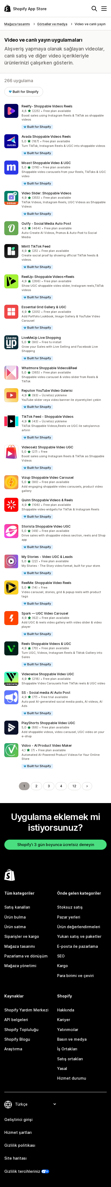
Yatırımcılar (67, 1029)
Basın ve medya (71, 1039)
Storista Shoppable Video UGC (46, 526)
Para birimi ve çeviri (75, 975)
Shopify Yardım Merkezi (26, 1010)
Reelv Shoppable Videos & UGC (46, 644)
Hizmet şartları (18, 1132)
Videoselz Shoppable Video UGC (47, 447)
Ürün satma (15, 926)
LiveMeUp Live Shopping (41, 338)
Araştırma (13, 1049)
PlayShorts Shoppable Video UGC (48, 723)
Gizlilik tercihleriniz (22, 1171)
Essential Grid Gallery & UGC (44, 307)
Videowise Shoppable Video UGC (48, 674)
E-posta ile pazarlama (77, 946)
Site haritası (15, 1158)
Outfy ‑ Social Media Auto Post (46, 224)
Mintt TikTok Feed (36, 246)
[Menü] (104, 8)
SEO (61, 956)
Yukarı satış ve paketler (79, 936)
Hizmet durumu (71, 1078)
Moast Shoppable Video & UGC (46, 163)
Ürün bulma (15, 917)
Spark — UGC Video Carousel (45, 613)
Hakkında (65, 1010)
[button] (55, 117)
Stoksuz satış (70, 907)
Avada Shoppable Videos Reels (46, 137)
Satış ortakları (70, 1059)
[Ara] (94, 8)
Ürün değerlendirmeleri (78, 926)
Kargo (62, 965)
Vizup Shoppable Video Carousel (48, 477)
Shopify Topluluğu (21, 1029)
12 (74, 786)
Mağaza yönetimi (20, 965)
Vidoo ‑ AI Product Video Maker (47, 745)
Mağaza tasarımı (19, 946)
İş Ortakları (67, 1049)
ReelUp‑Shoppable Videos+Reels (48, 277)
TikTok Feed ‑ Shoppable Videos (48, 417)
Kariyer (63, 1019)
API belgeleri (16, 1019)
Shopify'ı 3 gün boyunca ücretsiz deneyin (55, 844)
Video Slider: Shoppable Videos (46, 193)
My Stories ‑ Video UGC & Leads (47, 557)
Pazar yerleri (68, 917)
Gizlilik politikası (19, 1145)
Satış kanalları (17, 907)
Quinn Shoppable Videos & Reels (47, 500)
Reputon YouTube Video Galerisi (47, 391)
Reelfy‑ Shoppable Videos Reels (47, 106)
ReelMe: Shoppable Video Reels (46, 583)
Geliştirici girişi (18, 1119)
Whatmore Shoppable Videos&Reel (49, 368)
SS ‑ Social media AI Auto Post (46, 693)
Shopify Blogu (17, 1039)
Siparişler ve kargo (21, 936)
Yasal (62, 1068)
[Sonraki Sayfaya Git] (87, 786)
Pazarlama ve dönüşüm (26, 956)
